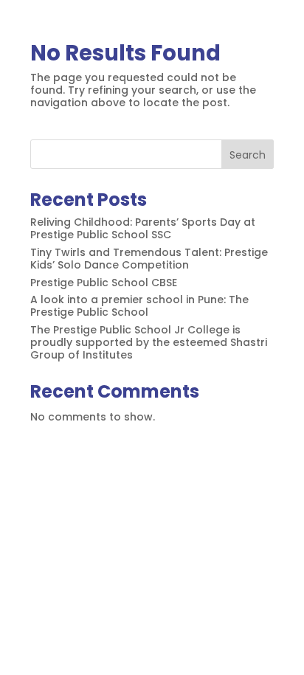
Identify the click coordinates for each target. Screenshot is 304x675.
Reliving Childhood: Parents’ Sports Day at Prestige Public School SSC (142, 228)
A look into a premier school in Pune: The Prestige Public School (139, 305)
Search (247, 155)
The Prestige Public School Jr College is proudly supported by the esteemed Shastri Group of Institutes (148, 342)
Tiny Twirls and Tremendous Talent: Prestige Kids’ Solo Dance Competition (149, 258)
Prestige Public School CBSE (103, 282)
